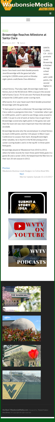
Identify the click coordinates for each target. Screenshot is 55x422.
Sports (5, 30)
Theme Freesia (43, 410)
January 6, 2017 (9, 43)
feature (22, 43)
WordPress (6, 412)
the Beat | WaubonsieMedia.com (15, 410)
